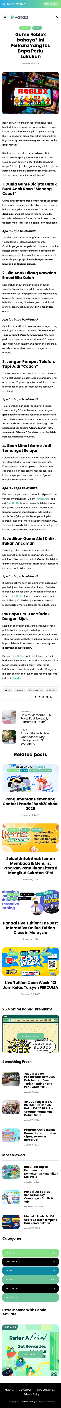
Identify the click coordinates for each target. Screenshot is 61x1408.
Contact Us (25, 1389)
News (24, 770)
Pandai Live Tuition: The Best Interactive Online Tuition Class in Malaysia (30, 928)
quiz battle (35, 690)
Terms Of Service (45, 1389)
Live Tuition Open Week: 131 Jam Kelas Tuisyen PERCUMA (30, 985)
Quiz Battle (12, 503)
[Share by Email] (51, 696)
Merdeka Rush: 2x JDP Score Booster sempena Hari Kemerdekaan (40, 1219)
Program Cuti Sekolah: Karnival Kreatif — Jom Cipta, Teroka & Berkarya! (40, 1135)
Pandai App (42, 498)
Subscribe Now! (30, 1036)
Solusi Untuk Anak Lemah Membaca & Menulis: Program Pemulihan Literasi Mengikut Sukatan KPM (30, 865)
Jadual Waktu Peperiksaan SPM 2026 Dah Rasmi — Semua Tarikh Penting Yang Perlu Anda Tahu (40, 1080)
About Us (10, 1389)
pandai (20, 690)
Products (24, 898)
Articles (25, 28)
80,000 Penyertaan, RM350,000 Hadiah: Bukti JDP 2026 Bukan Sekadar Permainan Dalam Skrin (39, 1108)
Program (46, 770)
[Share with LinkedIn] (43, 696)
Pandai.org (29, 1401)
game (8, 690)
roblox (51, 690)
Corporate (27, 894)
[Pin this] (47, 696)
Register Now (31, 1354)
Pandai (37, 28)
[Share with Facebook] (36, 696)
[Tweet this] (39, 696)
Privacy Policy (31, 1394)
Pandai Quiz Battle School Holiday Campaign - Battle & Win (38, 1197)
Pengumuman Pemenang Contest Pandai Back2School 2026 (30, 804)
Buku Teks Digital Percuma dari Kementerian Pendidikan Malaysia (41, 1172)
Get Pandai (51, 4)
